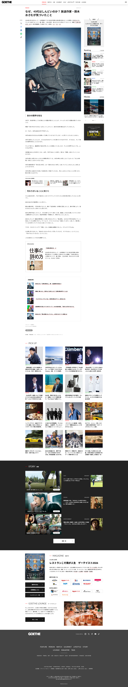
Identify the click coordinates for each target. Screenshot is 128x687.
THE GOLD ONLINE (76, 666)
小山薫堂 (80, 571)
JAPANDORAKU (56, 666)
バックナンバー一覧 (35, 595)
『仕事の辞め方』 (50, 248)
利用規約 (52, 668)
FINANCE (81, 655)
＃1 (54, 24)
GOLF (64, 2)
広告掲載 (37, 668)
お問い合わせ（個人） (72, 668)
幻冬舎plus (68, 666)
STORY (85, 647)
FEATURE (78, 2)
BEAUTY (62, 655)
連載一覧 (64, 541)
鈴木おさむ (76, 20)
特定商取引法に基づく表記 (61, 668)
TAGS (73, 650)
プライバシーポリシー (45, 668)
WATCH (50, 2)
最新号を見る (35, 584)
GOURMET (59, 2)
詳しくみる (35, 619)
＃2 (57, 24)
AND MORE (88, 655)
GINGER (63, 666)
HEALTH (56, 655)
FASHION (39, 655)
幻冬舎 (82, 666)
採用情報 (91, 668)
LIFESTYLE (70, 2)
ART (49, 655)
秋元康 (75, 571)
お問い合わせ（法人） (83, 668)
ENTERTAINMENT (73, 655)
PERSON (44, 2)
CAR (54, 2)
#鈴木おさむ (29, 330)
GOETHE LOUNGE (48, 666)
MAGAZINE (65, 650)
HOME (26, 334)
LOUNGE (84, 2)
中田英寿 (86, 571)
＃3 (60, 24)
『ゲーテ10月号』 (93, 567)
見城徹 (90, 571)
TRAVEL (45, 655)
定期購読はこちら (35, 589)
